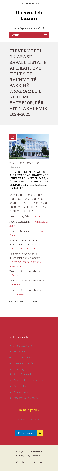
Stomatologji (18, 294)
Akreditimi (19, 351)
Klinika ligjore (20, 391)
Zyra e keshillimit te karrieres (29, 380)
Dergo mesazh (25, 432)
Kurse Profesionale (23, 363)
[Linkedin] (41, 461)
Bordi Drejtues (20, 369)
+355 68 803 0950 (30, 3)
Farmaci (16, 275)
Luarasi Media (32, 301)
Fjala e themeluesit (23, 345)
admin (16, 167)
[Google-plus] (35, 461)
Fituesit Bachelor (19, 301)
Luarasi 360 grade (22, 357)
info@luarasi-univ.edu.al (30, 28)
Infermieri (15, 284)
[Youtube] (22, 461)
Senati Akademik (22, 374)
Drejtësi (38, 216)
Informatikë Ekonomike (22, 248)
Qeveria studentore (23, 386)
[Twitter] (16, 461)
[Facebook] (29, 461)
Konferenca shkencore (25, 397)
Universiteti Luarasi (29, 15)
